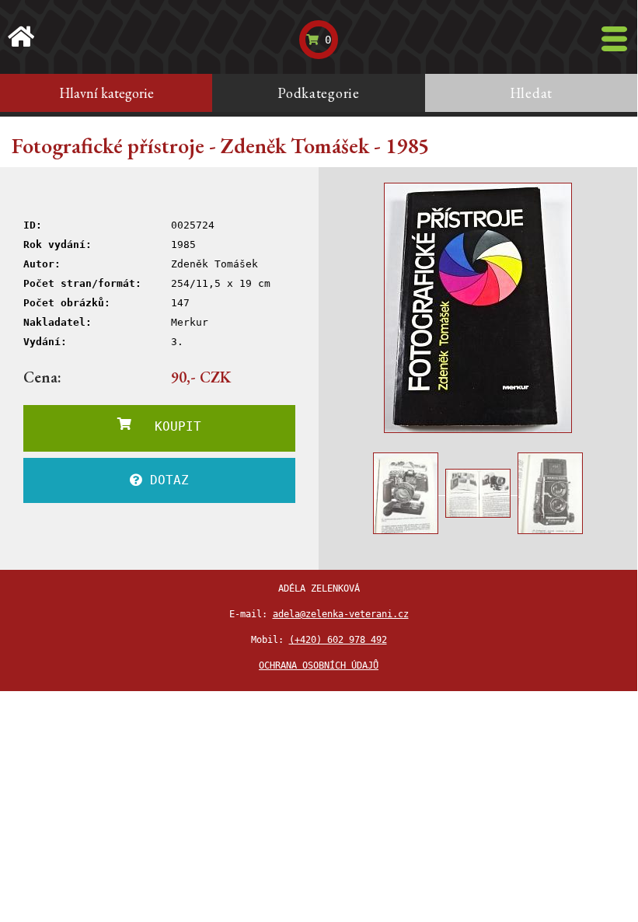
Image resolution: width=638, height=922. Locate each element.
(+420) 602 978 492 (338, 639)
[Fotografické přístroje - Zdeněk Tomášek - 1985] (478, 308)
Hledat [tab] (531, 93)
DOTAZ (165, 480)
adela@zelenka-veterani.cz (341, 614)
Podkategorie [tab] (318, 93)
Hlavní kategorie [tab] (106, 93)
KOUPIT (166, 426)
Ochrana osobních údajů (318, 665)
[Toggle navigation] (614, 39)
